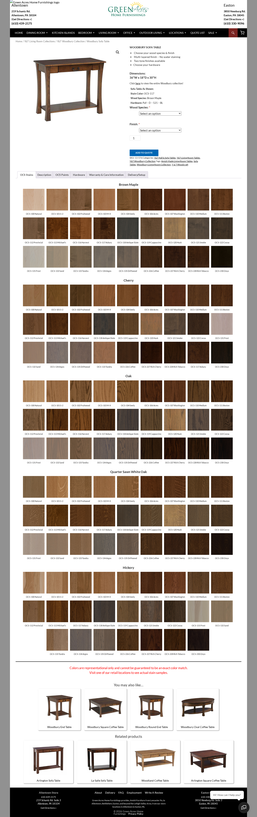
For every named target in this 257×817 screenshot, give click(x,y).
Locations (176, 32)
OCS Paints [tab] (62, 174)
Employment (134, 792)
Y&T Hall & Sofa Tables (165, 157)
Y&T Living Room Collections (39, 41)
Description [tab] (44, 174)
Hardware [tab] (79, 174)
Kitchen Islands (63, 32)
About (98, 792)
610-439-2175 (48, 797)
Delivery (110, 792)
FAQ (121, 792)
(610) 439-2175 (21, 23)
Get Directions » (233, 19)
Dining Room (36, 32)
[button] (117, 52)
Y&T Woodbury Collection (71, 41)
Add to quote (144, 152)
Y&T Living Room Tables (188, 157)
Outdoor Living (150, 32)
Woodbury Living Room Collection (154, 164)
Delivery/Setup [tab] (136, 174)
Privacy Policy (135, 813)
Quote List (197, 32)
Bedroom (85, 32)
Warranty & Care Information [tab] (106, 174)
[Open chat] (243, 807)
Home (19, 32)
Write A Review (154, 792)
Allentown (19, 5)
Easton (229, 5)
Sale (211, 32)
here (137, 83)
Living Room (107, 32)
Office (127, 32)
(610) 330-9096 (234, 23)
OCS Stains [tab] (26, 174)
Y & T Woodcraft (180, 164)
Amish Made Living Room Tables (177, 161)
